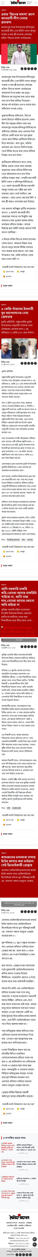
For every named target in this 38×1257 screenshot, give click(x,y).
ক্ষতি (8, 808)
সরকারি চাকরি (16, 808)
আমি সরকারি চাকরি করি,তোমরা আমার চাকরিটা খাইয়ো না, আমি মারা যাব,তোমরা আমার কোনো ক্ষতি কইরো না (19, 596)
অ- (35, 1244)
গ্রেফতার (29, 540)
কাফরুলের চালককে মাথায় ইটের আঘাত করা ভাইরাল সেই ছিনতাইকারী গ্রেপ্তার (18, 861)
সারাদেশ (3, 10)
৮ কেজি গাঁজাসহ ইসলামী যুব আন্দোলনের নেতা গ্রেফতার (17, 313)
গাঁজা (23, 540)
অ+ (34, 1239)
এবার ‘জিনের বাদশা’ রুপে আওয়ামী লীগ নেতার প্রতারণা (17, 18)
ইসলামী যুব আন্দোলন (13, 540)
